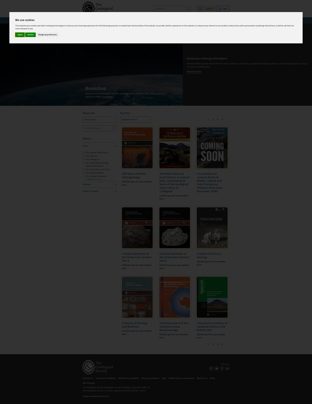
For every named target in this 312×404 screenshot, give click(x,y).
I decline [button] (30, 35)
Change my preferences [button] (47, 35)
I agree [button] (20, 35)
